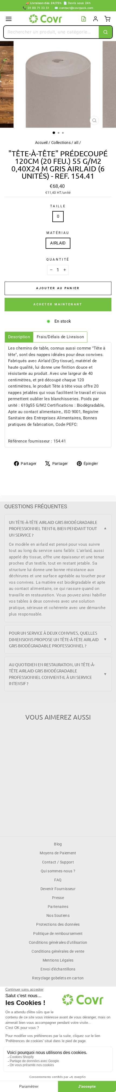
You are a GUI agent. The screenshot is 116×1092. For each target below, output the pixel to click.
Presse (58, 898)
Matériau (57, 233)
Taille (58, 206)
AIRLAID (58, 243)
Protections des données (58, 924)
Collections (61, 142)
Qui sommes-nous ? (58, 871)
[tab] (19, 337)
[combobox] (51, 32)
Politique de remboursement (58, 933)
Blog (58, 844)
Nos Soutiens (58, 915)
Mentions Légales (58, 960)
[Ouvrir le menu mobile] (8, 18)
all (76, 142)
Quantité (57, 259)
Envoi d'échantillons (57, 969)
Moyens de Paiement (58, 853)
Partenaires (58, 906)
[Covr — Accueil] (46, 18)
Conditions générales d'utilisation (58, 942)
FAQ (58, 880)
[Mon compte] (95, 18)
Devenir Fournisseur (58, 889)
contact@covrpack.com (73, 8)
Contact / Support (58, 862)
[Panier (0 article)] (107, 18)
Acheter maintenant (57, 304)
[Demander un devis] (83, 18)
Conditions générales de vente (58, 951)
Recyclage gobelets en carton (58, 978)
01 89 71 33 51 (36, 8)
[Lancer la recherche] (105, 32)
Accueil (41, 142)
